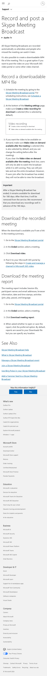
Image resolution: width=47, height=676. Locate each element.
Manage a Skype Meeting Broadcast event (20, 360)
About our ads (34, 667)
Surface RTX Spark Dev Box (11, 418)
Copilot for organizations (11, 422)
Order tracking (7, 463)
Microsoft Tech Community (11, 588)
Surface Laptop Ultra (9, 414)
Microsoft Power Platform (11, 546)
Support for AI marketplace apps (13, 583)
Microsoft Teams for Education (12, 496)
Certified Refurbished (10, 468)
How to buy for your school (11, 505)
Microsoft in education (10, 488)
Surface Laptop (8, 409)
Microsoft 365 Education (11, 501)
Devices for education (10, 492)
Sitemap (5, 663)
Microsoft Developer (9, 575)
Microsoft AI (7, 529)
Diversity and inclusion (10, 633)
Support (6, 9)
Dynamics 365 (7, 538)
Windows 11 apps (8, 435)
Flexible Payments (8, 476)
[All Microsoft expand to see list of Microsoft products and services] (3, 3)
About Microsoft (8, 617)
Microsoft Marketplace (10, 592)
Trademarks (7, 667)
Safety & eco (16, 667)
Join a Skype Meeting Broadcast (16, 365)
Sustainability (7, 642)
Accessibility (7, 638)
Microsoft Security (9, 534)
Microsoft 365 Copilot (10, 555)
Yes (15, 391)
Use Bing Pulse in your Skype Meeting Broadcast (23, 370)
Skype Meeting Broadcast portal (20, 92)
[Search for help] (9, 3)
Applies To (8, 37)
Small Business (8, 559)
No (30, 391)
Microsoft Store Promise (10, 472)
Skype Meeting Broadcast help (15, 349)
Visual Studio (7, 600)
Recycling (25, 667)
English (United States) (14, 649)
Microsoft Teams (8, 550)
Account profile (8, 447)
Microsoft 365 (7, 542)
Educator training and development (14, 509)
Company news (8, 621)
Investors (6, 629)
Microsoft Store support (10, 455)
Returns (5, 459)
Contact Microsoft (15, 663)
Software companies (9, 596)
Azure (5, 571)
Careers (5, 612)
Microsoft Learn (8, 579)
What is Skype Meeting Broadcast (17, 355)
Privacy (25, 663)
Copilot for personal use (10, 426)
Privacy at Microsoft (9, 625)
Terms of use (33, 663)
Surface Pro (6, 405)
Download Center (8, 451)
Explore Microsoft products (11, 430)
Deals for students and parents (13, 513)
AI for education (8, 517)
